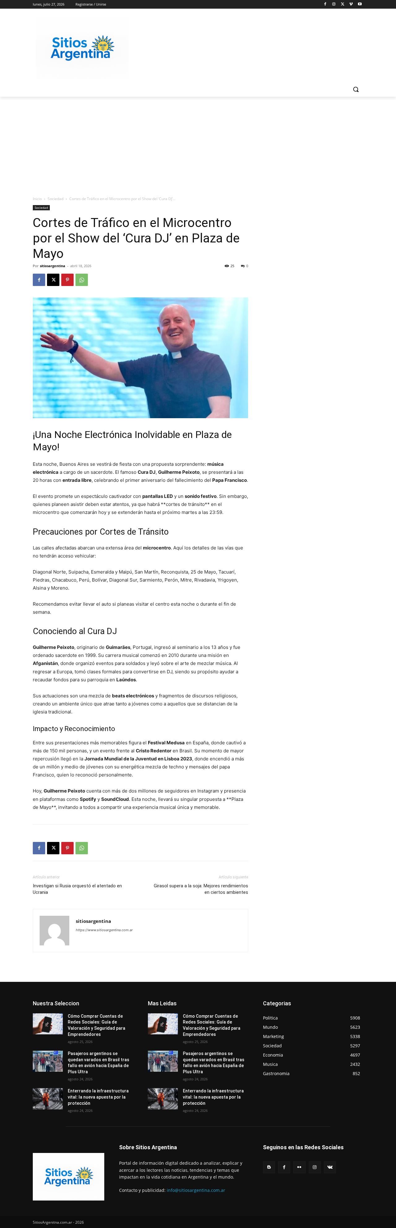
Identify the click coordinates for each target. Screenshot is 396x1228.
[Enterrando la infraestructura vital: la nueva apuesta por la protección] (48, 1098)
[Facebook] (325, 4)
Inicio (37, 198)
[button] (355, 89)
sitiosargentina (52, 265)
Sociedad (55, 198)
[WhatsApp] (81, 280)
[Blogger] (269, 1167)
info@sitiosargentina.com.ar (196, 1190)
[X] (342, 4)
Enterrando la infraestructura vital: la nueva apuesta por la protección (98, 1096)
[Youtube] (359, 4)
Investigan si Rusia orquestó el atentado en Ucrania (77, 889)
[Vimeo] (351, 4)
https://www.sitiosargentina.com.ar (104, 930)
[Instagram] (334, 4)
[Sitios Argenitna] (68, 1177)
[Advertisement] (198, 143)
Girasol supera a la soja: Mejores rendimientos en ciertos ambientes (201, 889)
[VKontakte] (330, 1167)
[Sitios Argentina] (82, 48)
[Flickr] (299, 1167)
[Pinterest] (67, 280)
